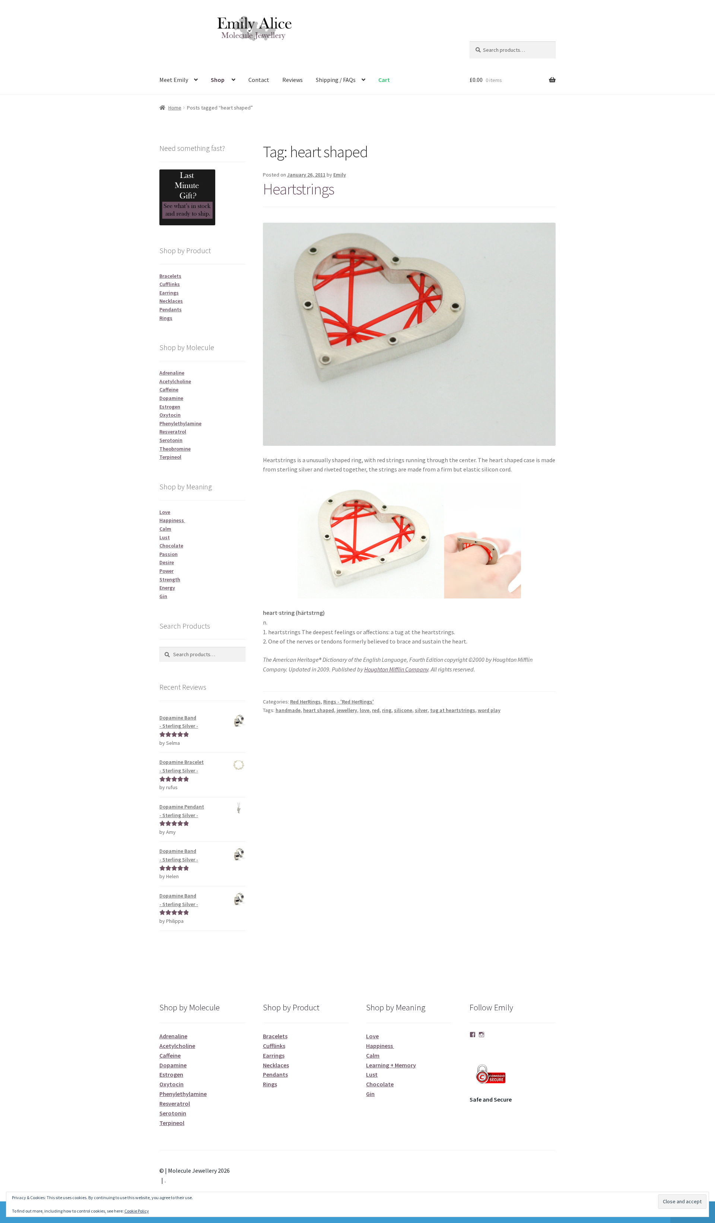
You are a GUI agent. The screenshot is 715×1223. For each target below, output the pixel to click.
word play (489, 710)
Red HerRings (305, 701)
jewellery (347, 710)
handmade (288, 710)
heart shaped (318, 710)
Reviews (292, 79)
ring (386, 710)
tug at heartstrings (452, 710)
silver (421, 710)
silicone (403, 710)
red (375, 710)
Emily (339, 174)
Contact (258, 79)
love (364, 710)
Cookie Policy (136, 1211)
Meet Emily (173, 79)
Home (174, 107)
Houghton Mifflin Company (396, 669)
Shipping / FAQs (336, 79)
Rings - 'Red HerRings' (348, 701)
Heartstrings (298, 188)
